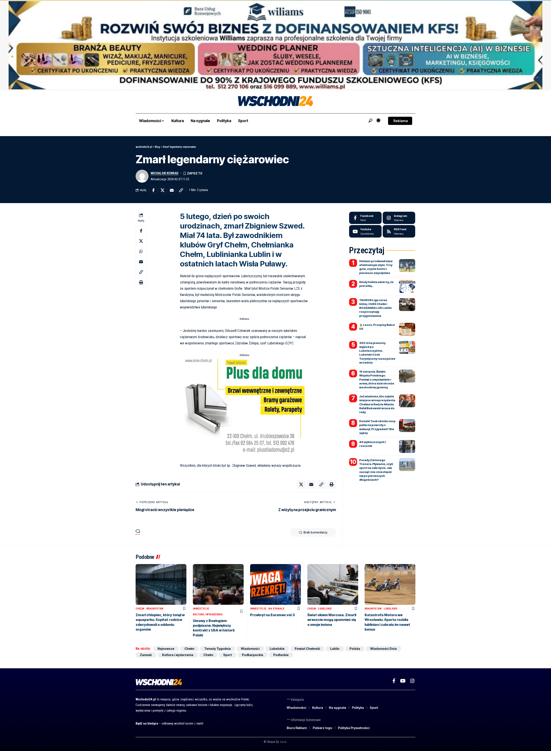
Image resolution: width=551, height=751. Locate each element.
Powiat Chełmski (307, 648)
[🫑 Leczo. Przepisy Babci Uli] (407, 329)
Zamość (146, 655)
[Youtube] (365, 231)
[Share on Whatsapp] (141, 251)
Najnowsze (166, 648)
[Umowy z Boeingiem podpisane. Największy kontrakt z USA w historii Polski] (218, 584)
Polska (355, 648)
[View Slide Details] (275, 45)
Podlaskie (281, 655)
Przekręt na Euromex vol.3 (272, 615)
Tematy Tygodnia (217, 648)
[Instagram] (399, 218)
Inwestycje (201, 608)
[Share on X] (162, 190)
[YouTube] (403, 681)
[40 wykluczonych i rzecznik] (407, 446)
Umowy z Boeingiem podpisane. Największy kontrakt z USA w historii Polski (213, 628)
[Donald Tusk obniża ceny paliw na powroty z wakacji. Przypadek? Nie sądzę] (407, 425)
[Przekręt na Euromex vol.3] (275, 584)
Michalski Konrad (164, 173)
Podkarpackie (252, 655)
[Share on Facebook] (153, 190)
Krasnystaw (154, 608)
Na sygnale (276, 608)
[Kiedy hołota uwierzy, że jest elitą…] (407, 286)
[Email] (171, 190)
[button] (370, 120)
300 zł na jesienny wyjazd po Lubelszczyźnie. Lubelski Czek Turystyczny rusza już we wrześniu (377, 352)
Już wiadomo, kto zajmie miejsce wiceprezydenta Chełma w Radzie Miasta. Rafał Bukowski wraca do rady (377, 404)
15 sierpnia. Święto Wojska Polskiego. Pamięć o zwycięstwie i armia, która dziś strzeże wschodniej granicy (376, 379)
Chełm (140, 608)
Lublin (334, 648)
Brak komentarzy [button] (315, 532)
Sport (227, 655)
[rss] (399, 231)
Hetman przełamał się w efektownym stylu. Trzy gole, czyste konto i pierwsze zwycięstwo (376, 267)
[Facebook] (365, 218)
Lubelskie (325, 608)
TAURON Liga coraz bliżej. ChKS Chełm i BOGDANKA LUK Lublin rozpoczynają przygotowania (375, 307)
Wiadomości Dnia (383, 648)
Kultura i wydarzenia (208, 614)
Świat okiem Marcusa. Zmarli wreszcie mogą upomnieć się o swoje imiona (331, 620)
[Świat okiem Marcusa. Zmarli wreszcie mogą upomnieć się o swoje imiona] (332, 584)
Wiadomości (250, 648)
